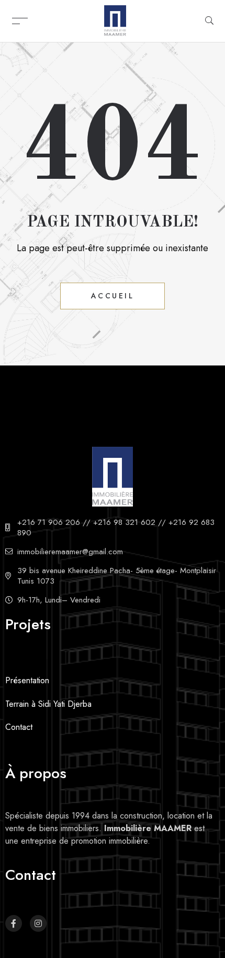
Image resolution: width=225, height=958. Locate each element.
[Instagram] (38, 923)
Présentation (27, 680)
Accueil (112, 295)
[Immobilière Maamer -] (115, 20)
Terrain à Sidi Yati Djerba (48, 704)
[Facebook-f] (13, 923)
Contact (18, 727)
